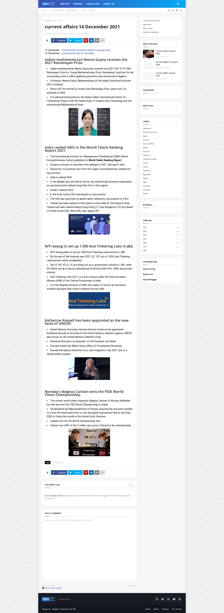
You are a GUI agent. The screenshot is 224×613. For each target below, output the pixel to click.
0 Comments (84, 33)
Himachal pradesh (150, 159)
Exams (84, 10)
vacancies (146, 190)
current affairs (56, 20)
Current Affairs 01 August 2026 (167, 63)
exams (145, 147)
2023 (161, 239)
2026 (161, 227)
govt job (146, 151)
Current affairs (56, 10)
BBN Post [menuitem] (64, 4)
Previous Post (48, 586)
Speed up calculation (151, 32)
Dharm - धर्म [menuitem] (108, 4)
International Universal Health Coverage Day (86, 50)
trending (146, 186)
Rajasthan (147, 174)
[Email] (96, 40)
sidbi (145, 182)
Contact (165, 609)
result (145, 178)
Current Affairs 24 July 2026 (165, 74)
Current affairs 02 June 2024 (166, 52)
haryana (146, 155)
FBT (74, 609)
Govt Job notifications (151, 20)
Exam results (148, 28)
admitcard (147, 128)
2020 (161, 250)
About (156, 609)
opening (146, 170)
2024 (161, 235)
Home (44, 10)
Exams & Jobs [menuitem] (92, 4)
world (145, 193)
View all (131, 485)
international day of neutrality (78, 53)
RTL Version (177, 609)
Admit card (147, 24)
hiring (145, 166)
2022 (161, 242)
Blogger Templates (60, 609)
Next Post (131, 586)
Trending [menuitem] (78, 4)
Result (92, 10)
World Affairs (72, 10)
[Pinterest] (85, 40)
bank (145, 136)
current (146, 140)
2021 (161, 246)
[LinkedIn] (91, 40)
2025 (161, 231)
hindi (145, 163)
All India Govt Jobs (150, 132)
